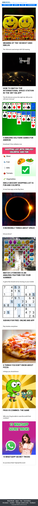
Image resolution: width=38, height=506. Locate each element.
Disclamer (5, 502)
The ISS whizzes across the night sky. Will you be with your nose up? (17, 98)
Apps (17, 501)
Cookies (12, 502)
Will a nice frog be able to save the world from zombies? (17, 417)
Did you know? (7, 234)
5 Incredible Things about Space (19, 228)
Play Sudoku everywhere (10, 326)
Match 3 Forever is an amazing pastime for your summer (17, 275)
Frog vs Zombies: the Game (16, 410)
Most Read (10, 501)
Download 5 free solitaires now (12, 144)
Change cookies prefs (22, 502)
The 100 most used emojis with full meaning (16, 49)
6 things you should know (11, 371)
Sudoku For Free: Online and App (18, 320)
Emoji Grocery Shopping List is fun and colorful (18, 184)
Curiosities (27, 501)
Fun (21, 501)
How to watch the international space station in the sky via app (18, 90)
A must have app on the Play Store (13, 189)
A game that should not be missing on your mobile (18, 282)
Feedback (32, 502)
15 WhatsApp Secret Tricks (16, 457)
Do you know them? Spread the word (14, 463)
